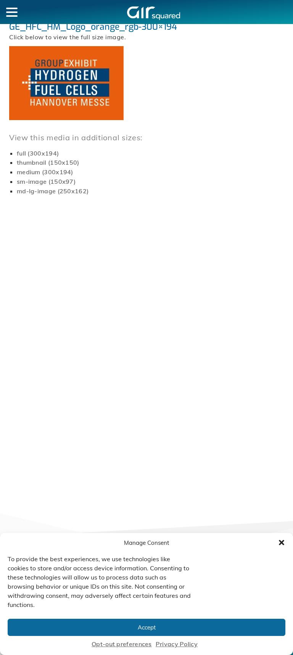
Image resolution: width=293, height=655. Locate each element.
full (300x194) (38, 153)
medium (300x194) (45, 172)
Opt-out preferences (122, 644)
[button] (281, 542)
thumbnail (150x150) (48, 162)
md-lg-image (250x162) (53, 191)
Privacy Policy (177, 644)
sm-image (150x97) (46, 181)
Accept (147, 627)
